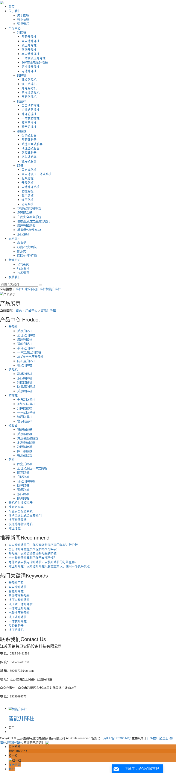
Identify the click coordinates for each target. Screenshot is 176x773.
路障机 (21, 75)
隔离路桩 (27, 204)
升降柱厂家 (20, 289)
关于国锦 (23, 15)
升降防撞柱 (28, 114)
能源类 (21, 251)
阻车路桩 (27, 178)
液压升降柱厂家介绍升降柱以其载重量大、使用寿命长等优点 (49, 566)
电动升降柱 (28, 71)
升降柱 (21, 32)
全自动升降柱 (30, 41)
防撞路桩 (27, 191)
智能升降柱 (28, 49)
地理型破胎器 (30, 148)
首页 (12, 6)
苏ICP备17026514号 (117, 738)
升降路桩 (27, 182)
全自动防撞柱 (30, 105)
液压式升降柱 (18, 617)
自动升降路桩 (30, 187)
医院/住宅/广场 (27, 255)
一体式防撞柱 (30, 118)
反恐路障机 (28, 96)
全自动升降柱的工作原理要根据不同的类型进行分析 (43, 545)
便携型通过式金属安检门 (33, 221)
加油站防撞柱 (30, 109)
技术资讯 (23, 272)
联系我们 (15, 277)
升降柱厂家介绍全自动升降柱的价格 (33, 553)
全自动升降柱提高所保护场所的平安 (33, 549)
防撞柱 (21, 101)
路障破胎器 (28, 152)
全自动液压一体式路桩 (36, 174)
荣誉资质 (23, 23)
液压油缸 (23, 234)
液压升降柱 (28, 45)
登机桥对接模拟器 (29, 208)
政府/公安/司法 (27, 247)
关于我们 (15, 11)
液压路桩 (27, 199)
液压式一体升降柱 (21, 604)
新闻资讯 (15, 260)
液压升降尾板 (26, 225)
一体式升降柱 (18, 621)
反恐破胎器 (28, 139)
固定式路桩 (28, 169)
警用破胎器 (28, 161)
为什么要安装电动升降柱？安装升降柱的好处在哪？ (43, 562)
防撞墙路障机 (30, 92)
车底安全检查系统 (29, 217)
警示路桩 (27, 195)
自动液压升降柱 (19, 595)
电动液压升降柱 (19, 612)
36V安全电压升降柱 (34, 62)
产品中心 (15, 28)
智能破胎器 (28, 135)
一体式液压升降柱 (33, 58)
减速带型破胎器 (31, 144)
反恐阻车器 (24, 212)
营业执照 (23, 19)
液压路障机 (28, 84)
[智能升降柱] (18, 708)
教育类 (21, 242)
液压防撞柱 (28, 122)
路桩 (20, 165)
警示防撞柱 (28, 126)
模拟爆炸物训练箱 (29, 229)
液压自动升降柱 (19, 599)
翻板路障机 (28, 79)
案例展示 (15, 238)
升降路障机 (28, 88)
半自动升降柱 (30, 54)
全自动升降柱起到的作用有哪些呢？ (33, 557)
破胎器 (21, 131)
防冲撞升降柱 (30, 66)
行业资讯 (23, 268)
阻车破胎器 (28, 157)
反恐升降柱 (28, 36)
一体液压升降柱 (19, 608)
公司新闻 (23, 264)
